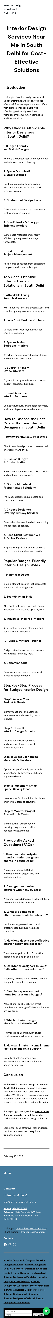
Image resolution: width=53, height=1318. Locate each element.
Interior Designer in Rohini (30, 1289)
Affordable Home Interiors (25, 1115)
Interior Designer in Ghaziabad (28, 1272)
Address (8, 1212)
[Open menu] (47, 9)
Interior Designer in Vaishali (19, 1298)
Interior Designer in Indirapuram (22, 1294)
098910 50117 (19, 1208)
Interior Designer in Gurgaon (31, 1228)
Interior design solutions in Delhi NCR (13, 9)
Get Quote (38, 1315)
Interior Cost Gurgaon (33, 1231)
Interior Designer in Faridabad (20, 1277)
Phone (7, 1208)
